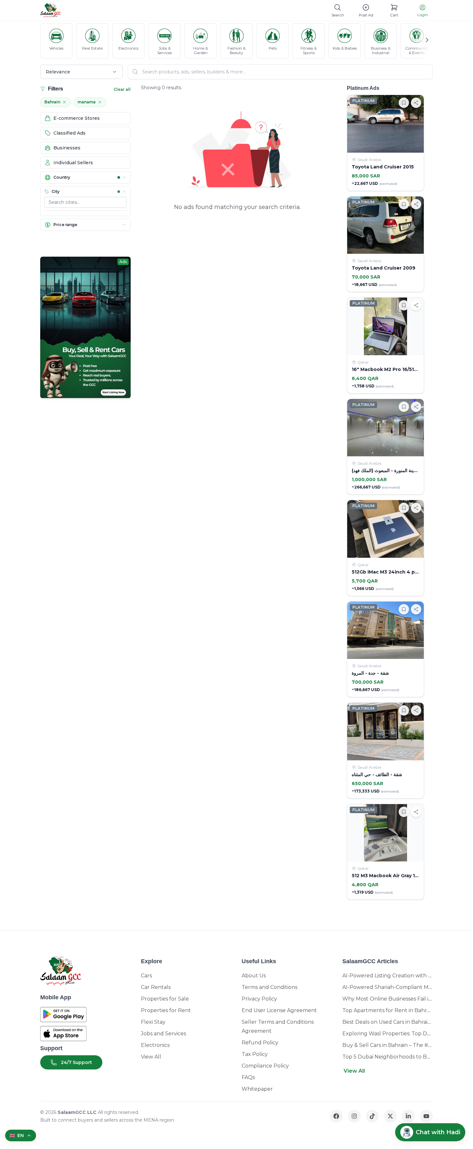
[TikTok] (372, 1116)
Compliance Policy (265, 1066)
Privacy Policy (259, 999)
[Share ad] (416, 103)
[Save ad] (404, 103)
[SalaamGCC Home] (50, 10)
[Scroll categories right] (424, 40)
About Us (254, 976)
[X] (390, 1116)
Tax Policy (255, 1054)
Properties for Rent (166, 1010)
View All (151, 1057)
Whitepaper (257, 1089)
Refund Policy (260, 1043)
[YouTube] (426, 1116)
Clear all (122, 89)
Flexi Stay (153, 1022)
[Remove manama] (99, 102)
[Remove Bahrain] (64, 102)
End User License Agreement (279, 1010)
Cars (146, 976)
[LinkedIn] (408, 1116)
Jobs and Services (163, 1033)
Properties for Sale (165, 999)
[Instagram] (354, 1116)
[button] (85, 177)
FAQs (248, 1077)
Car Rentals (156, 987)
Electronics (155, 1045)
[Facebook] (336, 1116)
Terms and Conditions (269, 987)
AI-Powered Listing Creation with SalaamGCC (400, 976)
